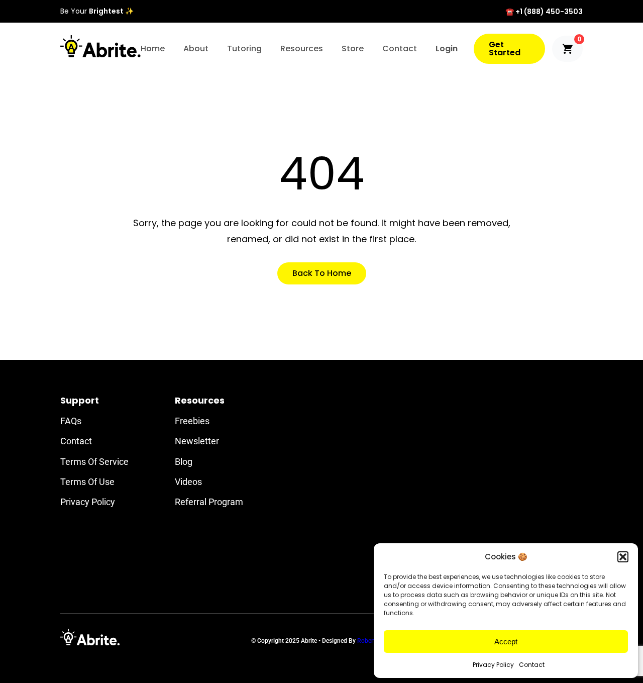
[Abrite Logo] (100, 46)
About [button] (195, 48)
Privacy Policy (493, 664)
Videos (188, 481)
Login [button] (447, 48)
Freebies (192, 421)
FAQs (70, 421)
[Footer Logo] (90, 637)
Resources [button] (301, 48)
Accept (505, 641)
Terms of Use (87, 481)
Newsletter (197, 441)
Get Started (504, 48)
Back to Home (321, 273)
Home (153, 48)
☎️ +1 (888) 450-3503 (544, 11)
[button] (623, 557)
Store (353, 48)
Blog (183, 461)
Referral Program (209, 502)
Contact (532, 664)
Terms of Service (94, 461)
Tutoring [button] (244, 48)
